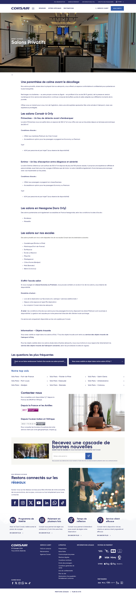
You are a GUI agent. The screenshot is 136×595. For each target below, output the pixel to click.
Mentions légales (64, 557)
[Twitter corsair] (30, 502)
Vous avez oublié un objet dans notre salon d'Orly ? (91, 361)
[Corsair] (20, 8)
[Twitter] (16, 583)
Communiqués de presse (66, 554)
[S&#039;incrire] (88, 456)
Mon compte (117, 8)
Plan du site (62, 573)
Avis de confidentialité (66, 570)
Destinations (69, 8)
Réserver (42, 8)
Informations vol (88, 2)
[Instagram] (19, 583)
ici (55, 430)
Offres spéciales (54, 8)
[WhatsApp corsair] (54, 502)
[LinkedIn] (26, 583)
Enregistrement (73, 2)
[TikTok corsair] (62, 502)
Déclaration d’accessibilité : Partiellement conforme (67, 577)
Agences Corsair (45, 554)
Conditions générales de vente (66, 567)
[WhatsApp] (23, 583)
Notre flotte (62, 551)
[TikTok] (29, 583)
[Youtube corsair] (38, 502)
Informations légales (85, 545)
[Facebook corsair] (14, 502)
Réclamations (44, 551)
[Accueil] (12, 75)
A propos (62, 545)
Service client (102, 8)
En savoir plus (15, 533)
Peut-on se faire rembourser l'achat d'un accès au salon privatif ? (39, 362)
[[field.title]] (100, 551)
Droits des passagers (105, 2)
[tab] (49, 562)
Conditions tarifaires (65, 560)
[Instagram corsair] (22, 502)
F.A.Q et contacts (45, 548)
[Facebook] (12, 583)
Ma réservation (59, 2)
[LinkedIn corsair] (46, 502)
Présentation (63, 548)
